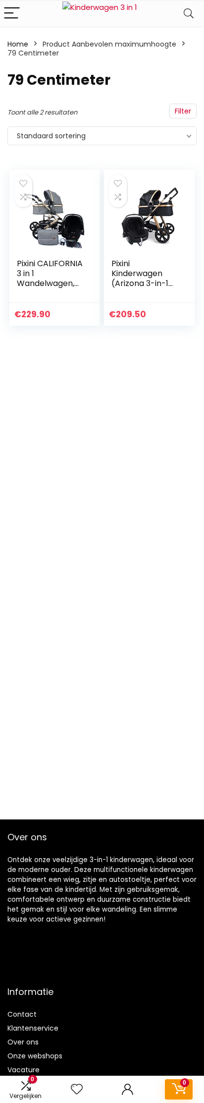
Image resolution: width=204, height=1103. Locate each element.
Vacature (23, 1070)
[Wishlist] (77, 1089)
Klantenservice (32, 1028)
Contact (22, 1014)
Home (17, 44)
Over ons (23, 1042)
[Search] (189, 13)
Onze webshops (34, 1056)
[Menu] (12, 13)
